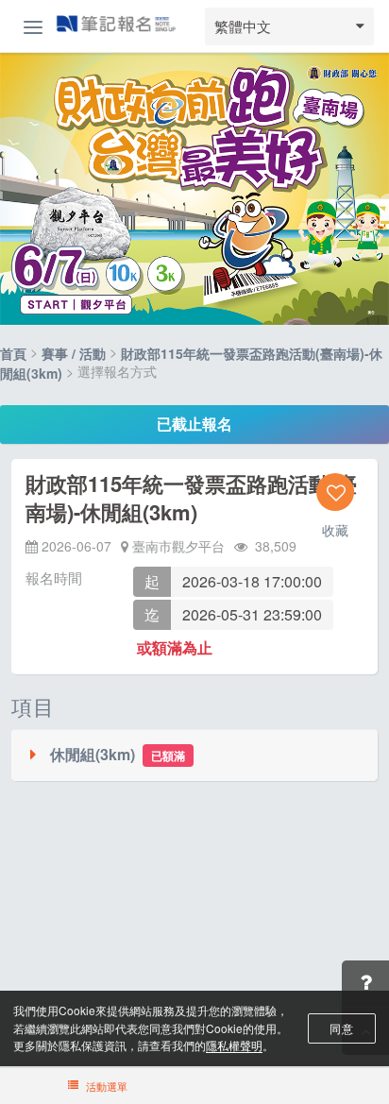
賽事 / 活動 (74, 354)
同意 (341, 1028)
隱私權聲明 (234, 1045)
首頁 (13, 354)
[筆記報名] (116, 25)
